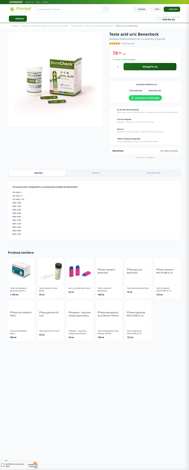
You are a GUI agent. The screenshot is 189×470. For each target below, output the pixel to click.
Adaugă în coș (149, 66)
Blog (38, 2)
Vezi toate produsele (169, 150)
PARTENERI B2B (16, 2)
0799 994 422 (154, 90)
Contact (45, 2)
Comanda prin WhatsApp (147, 98)
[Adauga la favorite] (175, 53)
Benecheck (118, 150)
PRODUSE (19, 18)
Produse (15, 26)
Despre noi (29, 2)
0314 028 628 (135, 90)
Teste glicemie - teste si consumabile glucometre (92, 26)
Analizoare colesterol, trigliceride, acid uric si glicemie (44, 26)
